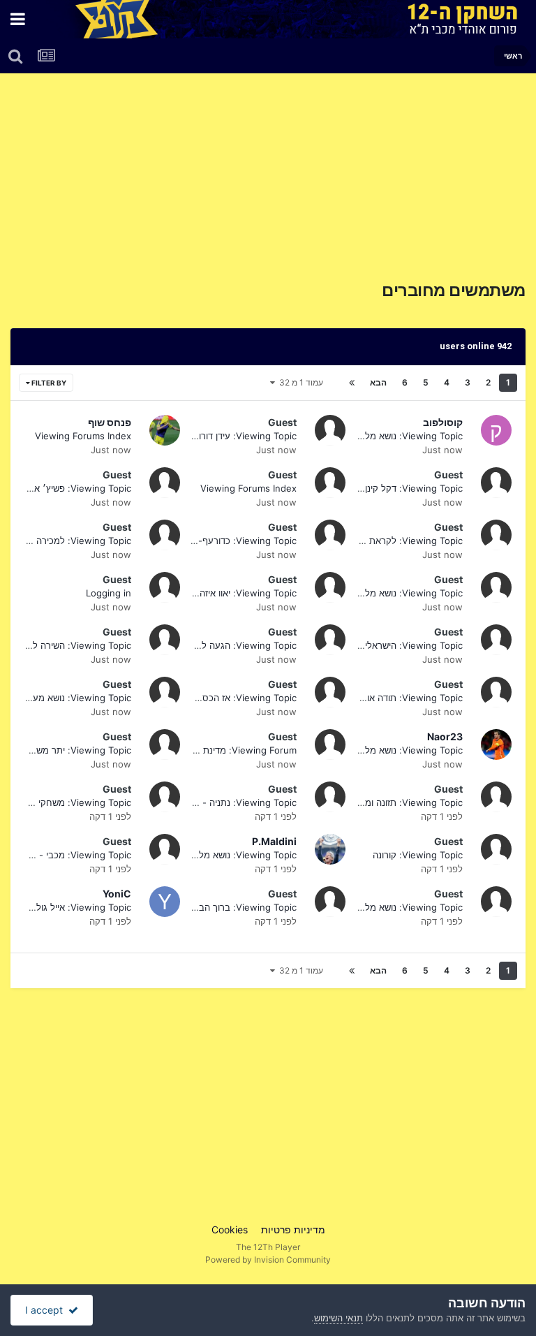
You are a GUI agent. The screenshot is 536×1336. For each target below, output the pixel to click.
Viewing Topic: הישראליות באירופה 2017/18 (374, 645)
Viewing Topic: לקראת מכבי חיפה (394, 540)
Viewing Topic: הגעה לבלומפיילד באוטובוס (211, 645)
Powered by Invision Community (268, 1259)
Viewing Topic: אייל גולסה (77, 907)
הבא (378, 382)
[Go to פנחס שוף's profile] (164, 430)
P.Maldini (274, 841)
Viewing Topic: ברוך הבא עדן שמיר (226, 907)
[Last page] (352, 383)
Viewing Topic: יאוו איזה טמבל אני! (227, 593)
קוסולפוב (443, 422)
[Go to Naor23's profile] (496, 744)
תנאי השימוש (338, 1317)
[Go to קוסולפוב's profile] (496, 430)
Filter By (48, 383)
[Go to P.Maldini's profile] (330, 849)
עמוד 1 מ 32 (299, 382)
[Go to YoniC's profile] (164, 901)
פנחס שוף (109, 422)
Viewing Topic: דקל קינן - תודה (399, 488)
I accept (46, 1310)
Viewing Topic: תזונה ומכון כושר (399, 802)
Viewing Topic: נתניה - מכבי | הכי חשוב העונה (204, 802)
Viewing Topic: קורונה (418, 854)
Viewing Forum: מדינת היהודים (234, 750)
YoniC (117, 894)
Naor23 (445, 736)
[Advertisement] (361, 182)
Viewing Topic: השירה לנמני (74, 645)
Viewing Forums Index (83, 435)
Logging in (108, 593)
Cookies (229, 1229)
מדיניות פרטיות (293, 1229)
